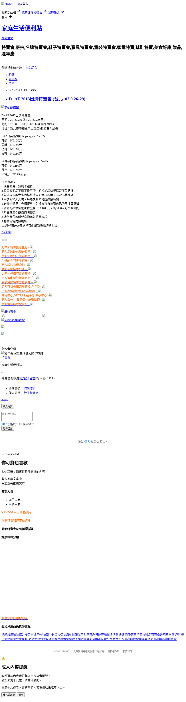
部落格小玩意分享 (101, 639)
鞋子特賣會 (31, 392)
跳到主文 (7, 38)
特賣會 (5, 357)
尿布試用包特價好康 (41, 634)
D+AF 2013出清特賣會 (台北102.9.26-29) (47, 99)
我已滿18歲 (9, 694)
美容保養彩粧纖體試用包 (70, 634)
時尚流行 (30, 388)
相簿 (12, 74)
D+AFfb (6, 232)
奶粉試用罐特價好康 (14, 634)
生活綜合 (31, 67)
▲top (4, 399)
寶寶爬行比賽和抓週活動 (102, 634)
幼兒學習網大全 (38, 639)
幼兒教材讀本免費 (60, 639)
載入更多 (7, 406)
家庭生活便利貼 (21, 28)
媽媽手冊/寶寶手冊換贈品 (134, 634)
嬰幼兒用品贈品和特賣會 (161, 639)
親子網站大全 (80, 639)
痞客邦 (24, 378)
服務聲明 (127, 651)
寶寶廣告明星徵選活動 (165, 634)
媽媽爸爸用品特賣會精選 (129, 639)
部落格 (13, 79)
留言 (33, 378)
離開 (21, 694)
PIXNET (66, 651)
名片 (12, 83)
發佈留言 (7, 428)
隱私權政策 (113, 651)
